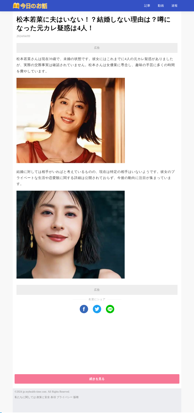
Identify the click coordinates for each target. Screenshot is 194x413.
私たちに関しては (25, 397)
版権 (76, 397)
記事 (147, 5)
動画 (161, 5)
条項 (53, 397)
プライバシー (65, 397)
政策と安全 (43, 397)
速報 (174, 5)
